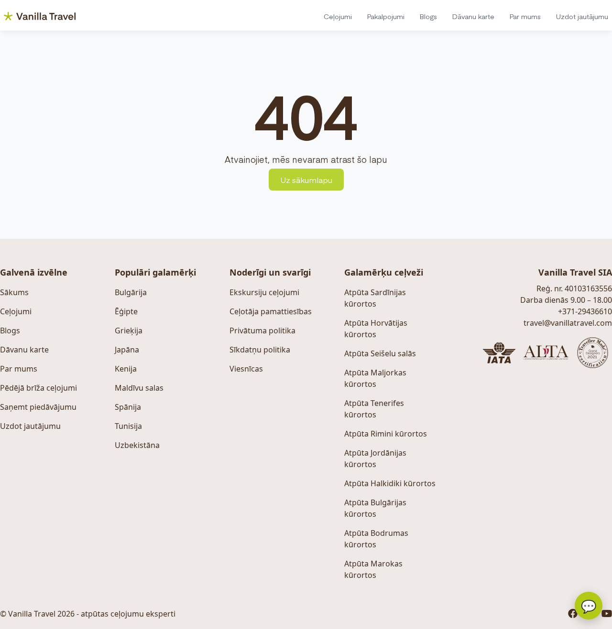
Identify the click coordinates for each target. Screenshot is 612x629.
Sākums (14, 292)
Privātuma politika (262, 330)
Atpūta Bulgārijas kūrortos (375, 508)
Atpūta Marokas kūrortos (373, 569)
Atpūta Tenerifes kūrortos (374, 409)
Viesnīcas (246, 368)
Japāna (127, 349)
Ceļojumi (338, 16)
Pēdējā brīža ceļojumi (38, 388)
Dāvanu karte (473, 16)
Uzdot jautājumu (582, 16)
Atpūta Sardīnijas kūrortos (375, 298)
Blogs (428, 16)
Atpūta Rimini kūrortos (385, 433)
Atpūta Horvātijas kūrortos (375, 329)
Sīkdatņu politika (260, 349)
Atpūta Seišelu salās (380, 353)
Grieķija (128, 330)
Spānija (128, 407)
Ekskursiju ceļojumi (264, 292)
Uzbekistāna (137, 445)
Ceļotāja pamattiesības (271, 311)
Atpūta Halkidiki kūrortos (390, 483)
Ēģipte (126, 311)
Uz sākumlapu (306, 179)
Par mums (525, 16)
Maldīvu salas (139, 388)
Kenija (126, 368)
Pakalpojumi (385, 16)
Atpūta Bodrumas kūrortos (376, 539)
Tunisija (128, 426)
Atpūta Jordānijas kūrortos (375, 458)
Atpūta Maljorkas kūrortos (375, 378)
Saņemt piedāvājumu (38, 407)
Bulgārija (131, 292)
